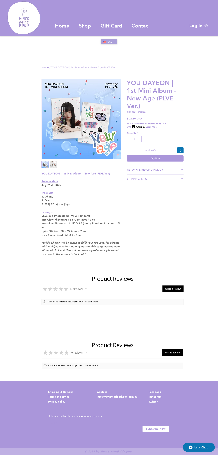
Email (52, 423)
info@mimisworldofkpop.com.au (117, 396)
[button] (207, 25)
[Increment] (139, 139)
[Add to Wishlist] (180, 150)
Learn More (152, 126)
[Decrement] (129, 139)
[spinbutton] (134, 139)
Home (45, 67)
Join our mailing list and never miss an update (75, 416)
